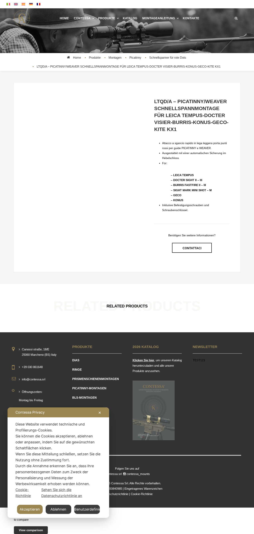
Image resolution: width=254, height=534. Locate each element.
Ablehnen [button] (58, 509)
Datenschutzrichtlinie (114, 494)
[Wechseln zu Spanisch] (23, 4)
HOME (64, 18)
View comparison (31, 530)
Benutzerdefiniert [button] (87, 509)
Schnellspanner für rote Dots (167, 57)
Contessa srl (113, 474)
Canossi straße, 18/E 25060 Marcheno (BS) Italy (39, 352)
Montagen (115, 57)
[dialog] (58, 462)
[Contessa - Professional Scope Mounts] (22, 18)
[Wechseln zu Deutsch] (31, 4)
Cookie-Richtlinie (142, 494)
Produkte (106, 18)
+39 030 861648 (32, 367)
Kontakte (191, 18)
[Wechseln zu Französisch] (38, 4)
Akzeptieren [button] (30, 509)
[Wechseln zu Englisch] (16, 4)
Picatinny (135, 57)
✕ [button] (99, 413)
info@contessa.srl (33, 379)
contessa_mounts (138, 474)
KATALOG (130, 18)
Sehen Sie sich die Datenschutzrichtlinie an (61, 493)
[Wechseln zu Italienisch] (8, 4)
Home (77, 57)
